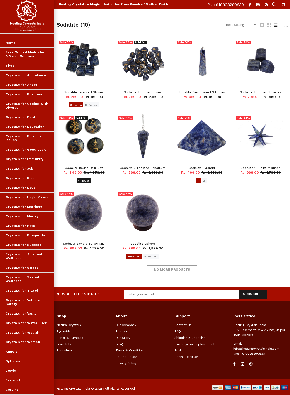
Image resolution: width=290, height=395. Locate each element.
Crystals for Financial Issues (24, 138)
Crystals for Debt (21, 117)
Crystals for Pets (20, 225)
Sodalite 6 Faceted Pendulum (143, 168)
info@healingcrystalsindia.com (256, 348)
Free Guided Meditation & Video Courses (26, 54)
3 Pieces (76, 105)
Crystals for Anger (21, 84)
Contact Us (182, 325)
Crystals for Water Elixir (26, 323)
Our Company (126, 325)
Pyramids (63, 331)
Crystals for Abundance (26, 75)
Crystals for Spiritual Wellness (24, 256)
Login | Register (186, 356)
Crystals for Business (24, 94)
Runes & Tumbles (70, 337)
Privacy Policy (126, 363)
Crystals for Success (24, 244)
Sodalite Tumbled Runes (143, 92)
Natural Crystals (69, 325)
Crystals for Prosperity (25, 235)
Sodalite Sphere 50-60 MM (84, 243)
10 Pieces (91, 105)
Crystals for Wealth (22, 332)
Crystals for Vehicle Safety (23, 302)
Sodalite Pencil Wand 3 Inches (202, 92)
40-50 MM (134, 256)
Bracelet (13, 380)
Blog (119, 344)
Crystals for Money (22, 216)
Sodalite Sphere (142, 243)
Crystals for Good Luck (26, 149)
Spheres (13, 361)
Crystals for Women (23, 342)
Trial (177, 350)
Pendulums (65, 350)
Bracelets (64, 344)
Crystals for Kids (20, 178)
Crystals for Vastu (21, 313)
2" (204, 180)
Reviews (122, 331)
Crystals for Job (20, 168)
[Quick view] (103, 46)
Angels (11, 351)
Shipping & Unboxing (189, 337)
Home (11, 42)
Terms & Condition (130, 350)
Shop (10, 65)
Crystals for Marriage (24, 206)
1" (199, 180)
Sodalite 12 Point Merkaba (260, 168)
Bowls (11, 370)
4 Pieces (84, 180)
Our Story (123, 337)
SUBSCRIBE (253, 294)
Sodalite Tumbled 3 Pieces (260, 92)
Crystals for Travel (22, 290)
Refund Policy (126, 356)
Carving (12, 389)
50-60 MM (151, 256)
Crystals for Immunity (25, 159)
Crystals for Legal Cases (27, 197)
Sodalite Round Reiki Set (84, 168)
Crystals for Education (25, 126)
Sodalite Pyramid (202, 168)
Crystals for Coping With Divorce (27, 105)
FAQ (177, 331)
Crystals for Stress (22, 267)
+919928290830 (228, 4)
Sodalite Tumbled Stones (84, 92)
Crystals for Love (21, 187)
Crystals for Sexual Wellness (22, 279)
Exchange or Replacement (194, 344)
